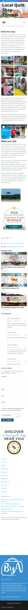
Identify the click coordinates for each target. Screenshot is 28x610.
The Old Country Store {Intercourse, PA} (13, 268)
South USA (21, 243)
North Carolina (6, 309)
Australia (3, 462)
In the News (4, 475)
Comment (4, 376)
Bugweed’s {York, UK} (7, 509)
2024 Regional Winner (13, 247)
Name (3, 389)
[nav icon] (24, 22)
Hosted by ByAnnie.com (10, 1)
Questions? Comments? (7, 607)
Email (3, 395)
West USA (3, 492)
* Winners (10, 243)
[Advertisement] (14, 536)
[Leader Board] (23, 1)
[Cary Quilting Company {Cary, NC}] (14, 299)
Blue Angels (20, 164)
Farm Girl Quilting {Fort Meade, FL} (10, 504)
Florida (16, 243)
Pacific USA (4, 485)
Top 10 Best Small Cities (16, 146)
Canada (3, 465)
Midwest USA (4, 478)
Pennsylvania (5, 271)
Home (3, 26)
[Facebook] (21, 1)
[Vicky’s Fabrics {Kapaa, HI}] (14, 280)
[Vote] (25, 1)
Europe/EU (4, 472)
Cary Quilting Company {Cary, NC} (12, 307)
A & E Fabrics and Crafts (14, 44)
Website (3, 402)
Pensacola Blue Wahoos (9, 166)
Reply (25, 320)
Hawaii (3, 290)
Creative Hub (4, 469)
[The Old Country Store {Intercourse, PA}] (14, 259)
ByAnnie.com (8, 579)
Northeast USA (5, 482)
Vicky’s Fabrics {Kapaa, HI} (10, 288)
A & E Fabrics (22, 114)
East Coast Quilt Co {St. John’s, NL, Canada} (12, 506)
